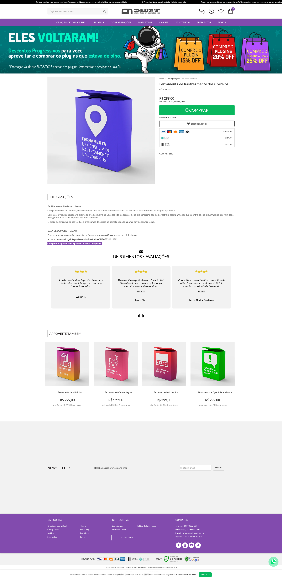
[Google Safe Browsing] (191, 559)
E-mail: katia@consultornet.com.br (189, 533)
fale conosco (126, 538)
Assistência (84, 533)
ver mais (81, 291)
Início (161, 78)
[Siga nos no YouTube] (185, 545)
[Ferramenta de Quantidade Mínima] (212, 375)
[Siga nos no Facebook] (179, 545)
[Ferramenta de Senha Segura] (116, 375)
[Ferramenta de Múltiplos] (67, 375)
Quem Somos (117, 526)
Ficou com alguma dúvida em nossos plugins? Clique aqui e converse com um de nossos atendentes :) (220, 2)
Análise (50, 533)
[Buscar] (104, 11)
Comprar (198, 110)
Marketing (84, 529)
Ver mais (67, 405)
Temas (82, 537)
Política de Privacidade (146, 526)
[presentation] (138, 315)
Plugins (83, 526)
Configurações (173, 78)
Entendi (205, 574)
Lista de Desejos (199, 123)
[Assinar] (218, 467)
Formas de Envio (189, 78)
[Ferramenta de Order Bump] (164, 375)
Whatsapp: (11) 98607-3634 (187, 529)
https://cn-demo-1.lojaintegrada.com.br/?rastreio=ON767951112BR (82, 239)
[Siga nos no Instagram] (191, 545)
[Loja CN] (141, 11)
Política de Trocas (118, 529)
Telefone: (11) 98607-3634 (187, 526)
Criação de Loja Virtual (57, 526)
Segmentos (52, 537)
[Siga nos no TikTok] (198, 545)
